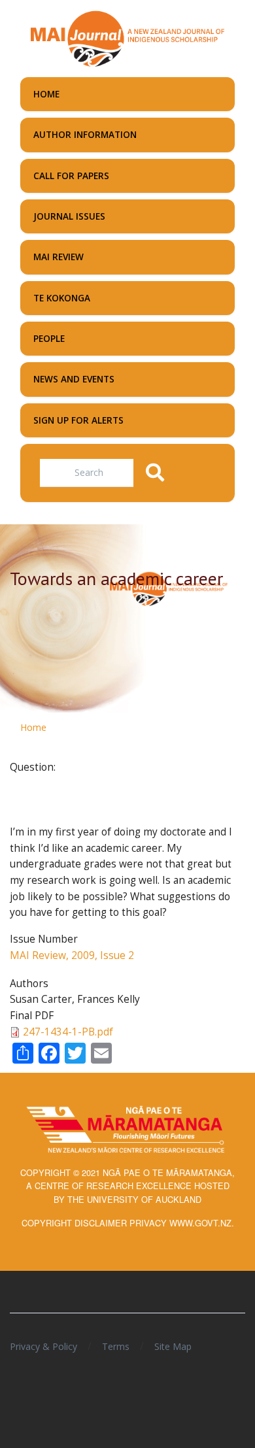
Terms (115, 1346)
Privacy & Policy (43, 1346)
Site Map (173, 1346)
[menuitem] (127, 94)
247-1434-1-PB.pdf (68, 1032)
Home (33, 727)
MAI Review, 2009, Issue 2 (72, 955)
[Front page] (127, 37)
